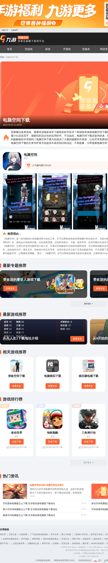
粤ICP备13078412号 (72, 550)
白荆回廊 (23, 534)
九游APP (14, 30)
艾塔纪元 (65, 539)
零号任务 (54, 534)
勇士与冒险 (66, 534)
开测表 (67, 49)
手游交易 (65, 543)
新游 (47, 49)
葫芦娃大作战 (96, 534)
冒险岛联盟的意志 (50, 539)
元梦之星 (13, 534)
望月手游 (4, 543)
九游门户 (4, 30)
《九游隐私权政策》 (43, 560)
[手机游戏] (22, 39)
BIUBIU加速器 (97, 543)
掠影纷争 (87, 539)
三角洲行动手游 (81, 534)
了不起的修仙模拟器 (39, 534)
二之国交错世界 (17, 543)
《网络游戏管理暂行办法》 (64, 560)
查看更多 (10, 288)
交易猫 (55, 543)
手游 (2, 57)
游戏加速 (76, 543)
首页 (9, 49)
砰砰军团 (36, 539)
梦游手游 (46, 543)
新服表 (86, 49)
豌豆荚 (86, 543)
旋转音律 (97, 539)
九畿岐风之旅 (33, 543)
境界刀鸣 (76, 539)
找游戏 (28, 49)
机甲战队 (25, 539)
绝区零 (3, 534)
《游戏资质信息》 (85, 560)
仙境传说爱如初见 (11, 539)
